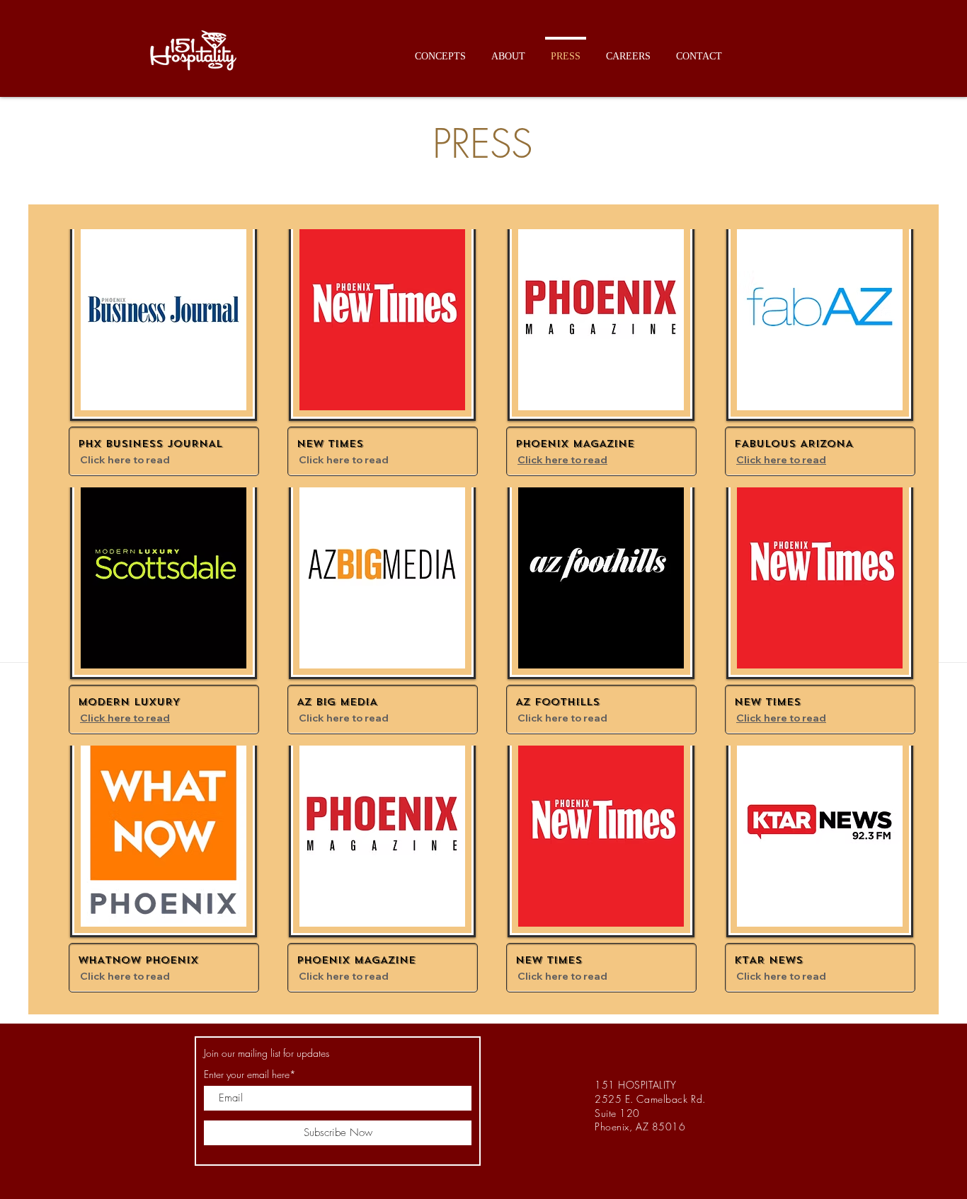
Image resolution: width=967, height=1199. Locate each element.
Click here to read (125, 459)
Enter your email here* (250, 1074)
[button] (440, 50)
